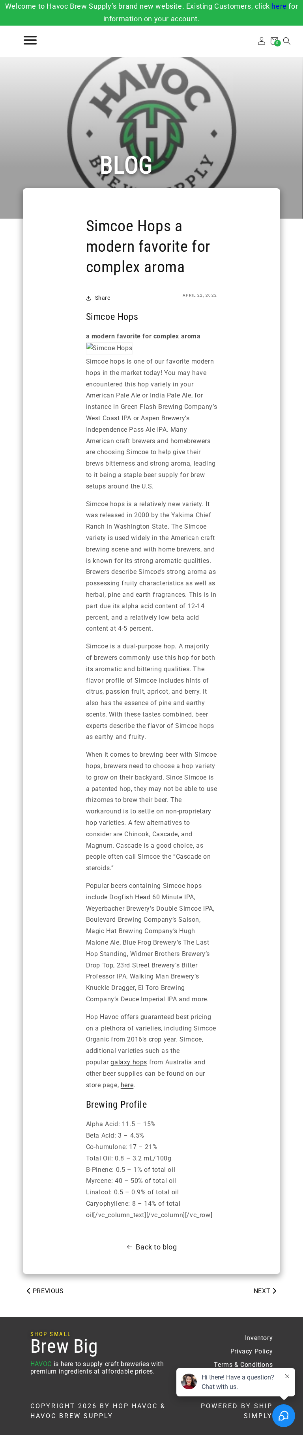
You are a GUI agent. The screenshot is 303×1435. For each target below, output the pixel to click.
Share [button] (102, 298)
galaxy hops (128, 1062)
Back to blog (156, 1247)
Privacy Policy (251, 1351)
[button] (287, 41)
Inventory (259, 1338)
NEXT (263, 1291)
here (278, 6)
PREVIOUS (47, 1291)
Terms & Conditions (243, 1364)
